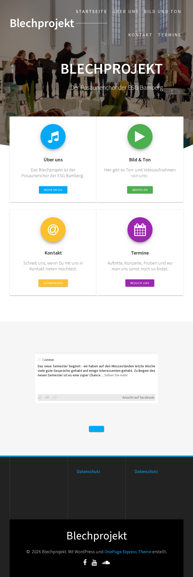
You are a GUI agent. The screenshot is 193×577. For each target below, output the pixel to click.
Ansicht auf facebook (138, 397)
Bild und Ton (162, 11)
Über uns (125, 11)
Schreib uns (53, 283)
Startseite (91, 11)
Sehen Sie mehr (116, 375)
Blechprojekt (42, 23)
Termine (169, 35)
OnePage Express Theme (128, 551)
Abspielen (140, 190)
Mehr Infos (53, 190)
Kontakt (140, 35)
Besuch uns (139, 283)
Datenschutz (88, 471)
